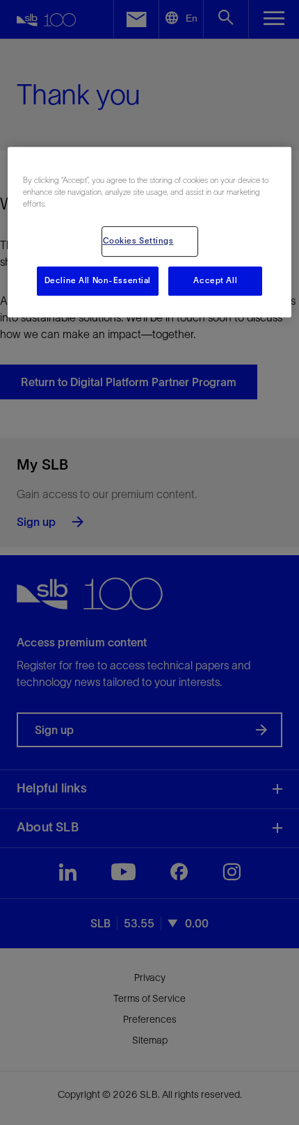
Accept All (215, 280)
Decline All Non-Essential (98, 280)
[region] (150, 232)
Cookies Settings (138, 241)
